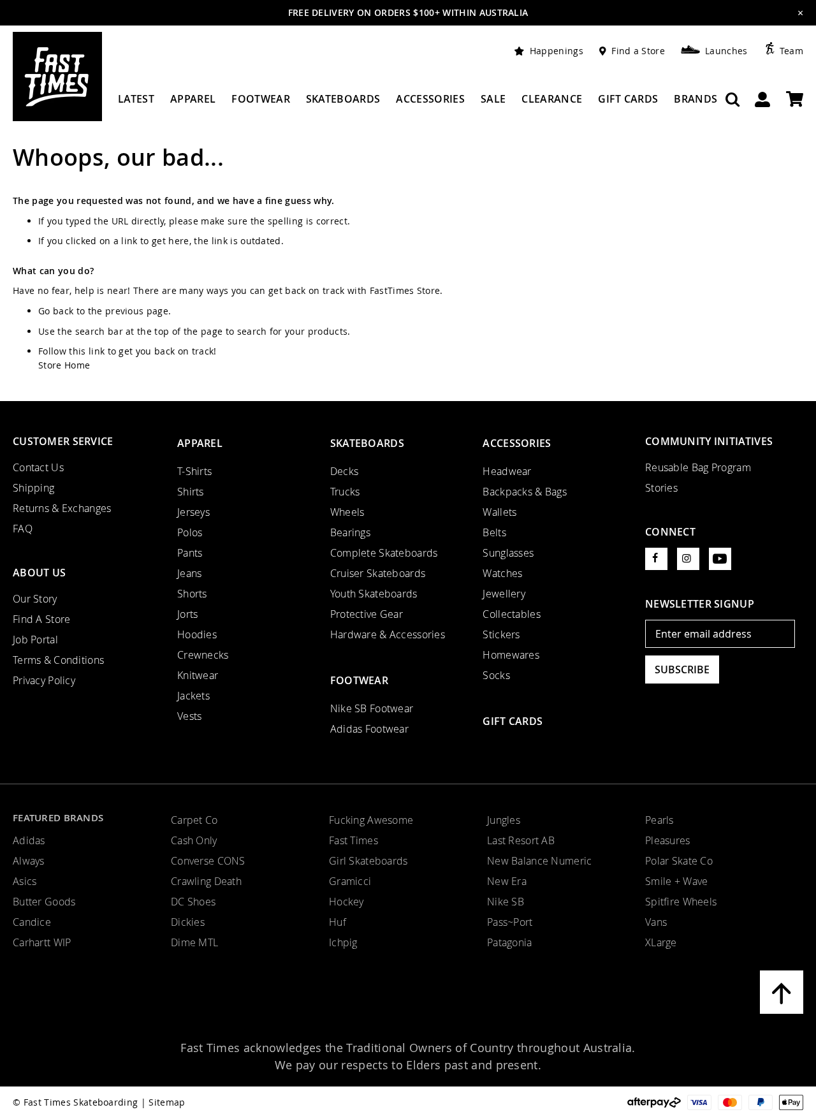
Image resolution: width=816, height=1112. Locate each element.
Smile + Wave (676, 881)
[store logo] (57, 76)
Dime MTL (194, 942)
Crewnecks (203, 655)
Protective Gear (366, 614)
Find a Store (638, 51)
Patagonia (509, 942)
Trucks (345, 492)
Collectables (511, 614)
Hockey (346, 902)
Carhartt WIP (42, 942)
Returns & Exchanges (62, 508)
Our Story (35, 599)
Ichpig (343, 942)
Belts (494, 532)
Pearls (659, 820)
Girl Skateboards (368, 861)
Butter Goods (44, 902)
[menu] (417, 103)
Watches (502, 573)
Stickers (501, 634)
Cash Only (194, 840)
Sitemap (167, 1102)
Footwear (359, 680)
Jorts (187, 614)
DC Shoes (193, 902)
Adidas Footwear (369, 729)
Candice (32, 922)
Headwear (507, 471)
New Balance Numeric (539, 861)
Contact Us (38, 467)
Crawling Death (206, 881)
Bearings (350, 532)
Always (29, 861)
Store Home (64, 365)
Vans (656, 922)
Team (791, 51)
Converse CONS (208, 861)
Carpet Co (194, 820)
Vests (189, 716)
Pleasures (667, 840)
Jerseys (193, 512)
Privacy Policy (44, 680)
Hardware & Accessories (387, 634)
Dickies (188, 922)
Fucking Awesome (371, 820)
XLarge (661, 942)
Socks (496, 675)
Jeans (189, 573)
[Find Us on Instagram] (688, 559)
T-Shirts (194, 471)
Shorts (192, 594)
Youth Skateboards (374, 594)
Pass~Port (510, 922)
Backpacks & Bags (525, 492)
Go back (55, 311)
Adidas (29, 840)
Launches (726, 51)
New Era (507, 881)
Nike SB (505, 902)
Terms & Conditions (58, 660)
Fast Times (353, 840)
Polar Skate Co (679, 861)
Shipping (33, 488)
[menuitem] (136, 103)
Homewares (511, 655)
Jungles (503, 820)
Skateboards (367, 443)
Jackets (193, 696)
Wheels (347, 512)
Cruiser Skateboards (378, 573)
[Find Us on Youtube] (720, 559)
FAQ (23, 529)
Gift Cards (513, 721)
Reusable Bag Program (698, 467)
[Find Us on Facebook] (656, 559)
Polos (189, 532)
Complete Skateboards (384, 553)
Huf (337, 922)
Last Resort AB (521, 840)
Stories (661, 488)
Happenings (556, 51)
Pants (189, 553)
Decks (344, 471)
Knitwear (197, 675)
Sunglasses (508, 553)
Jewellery (504, 594)
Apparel (199, 443)
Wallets (499, 512)
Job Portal (35, 640)
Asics (24, 881)
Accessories (517, 443)
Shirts (190, 492)
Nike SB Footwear (372, 708)
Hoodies (197, 634)
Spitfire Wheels (681, 902)
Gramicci (350, 881)
